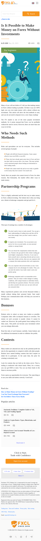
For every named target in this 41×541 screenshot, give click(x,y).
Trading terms (4, 508)
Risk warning (31, 508)
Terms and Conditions (14, 508)
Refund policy (11, 511)
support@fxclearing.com (10, 515)
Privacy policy (23, 508)
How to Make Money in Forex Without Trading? (17, 392)
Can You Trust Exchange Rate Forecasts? (15, 394)
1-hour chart (17, 471)
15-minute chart (28, 471)
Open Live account (20, 461)
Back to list (6, 19)
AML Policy (4, 511)
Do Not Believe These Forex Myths (13, 396)
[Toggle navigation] (38, 3)
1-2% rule (7, 471)
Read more (20, 443)
